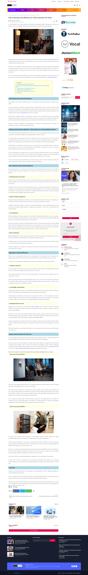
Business (41, 10)
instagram (76, 159)
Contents (18, 82)
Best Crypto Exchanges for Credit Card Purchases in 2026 (21, 554)
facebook (67, 159)
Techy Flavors (16, 573)
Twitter (23, 490)
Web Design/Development (32, 10)
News (51, 10)
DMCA (72, 1)
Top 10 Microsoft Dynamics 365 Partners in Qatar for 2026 (16, 516)
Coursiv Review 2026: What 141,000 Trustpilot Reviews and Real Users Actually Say (70, 185)
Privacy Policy (66, 1)
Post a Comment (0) (34, 530)
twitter (66, 162)
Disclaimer (77, 1)
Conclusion (18, 92)
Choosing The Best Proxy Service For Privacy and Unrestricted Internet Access (74, 136)
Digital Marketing (22, 10)
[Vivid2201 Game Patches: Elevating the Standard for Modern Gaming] (64, 130)
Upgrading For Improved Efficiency (23, 89)
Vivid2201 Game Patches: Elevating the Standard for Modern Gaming (73, 130)
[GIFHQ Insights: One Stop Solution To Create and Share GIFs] (64, 148)
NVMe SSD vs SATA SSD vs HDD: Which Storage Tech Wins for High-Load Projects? (50, 517)
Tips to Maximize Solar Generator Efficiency (25, 88)
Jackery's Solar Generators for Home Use (25, 91)
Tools (61, 10)
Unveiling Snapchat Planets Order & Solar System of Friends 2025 (73, 142)
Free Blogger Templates (51, 573)
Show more (56, 504)
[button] (79, 10)
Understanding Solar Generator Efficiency (25, 84)
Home (9, 15)
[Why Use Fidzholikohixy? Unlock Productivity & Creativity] (64, 125)
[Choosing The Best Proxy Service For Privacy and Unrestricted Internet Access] (64, 136)
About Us (54, 1)
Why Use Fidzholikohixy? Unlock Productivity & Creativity (73, 124)
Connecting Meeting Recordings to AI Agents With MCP (22, 548)
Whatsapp (29, 490)
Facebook (16, 490)
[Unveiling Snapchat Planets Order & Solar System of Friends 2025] (64, 142)
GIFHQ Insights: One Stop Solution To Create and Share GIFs (74, 148)
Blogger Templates (36, 573)
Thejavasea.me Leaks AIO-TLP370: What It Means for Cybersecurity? (70, 540)
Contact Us (60, 1)
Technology (12, 10)
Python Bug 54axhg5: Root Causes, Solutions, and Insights (69, 556)
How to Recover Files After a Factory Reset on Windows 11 (33, 516)
